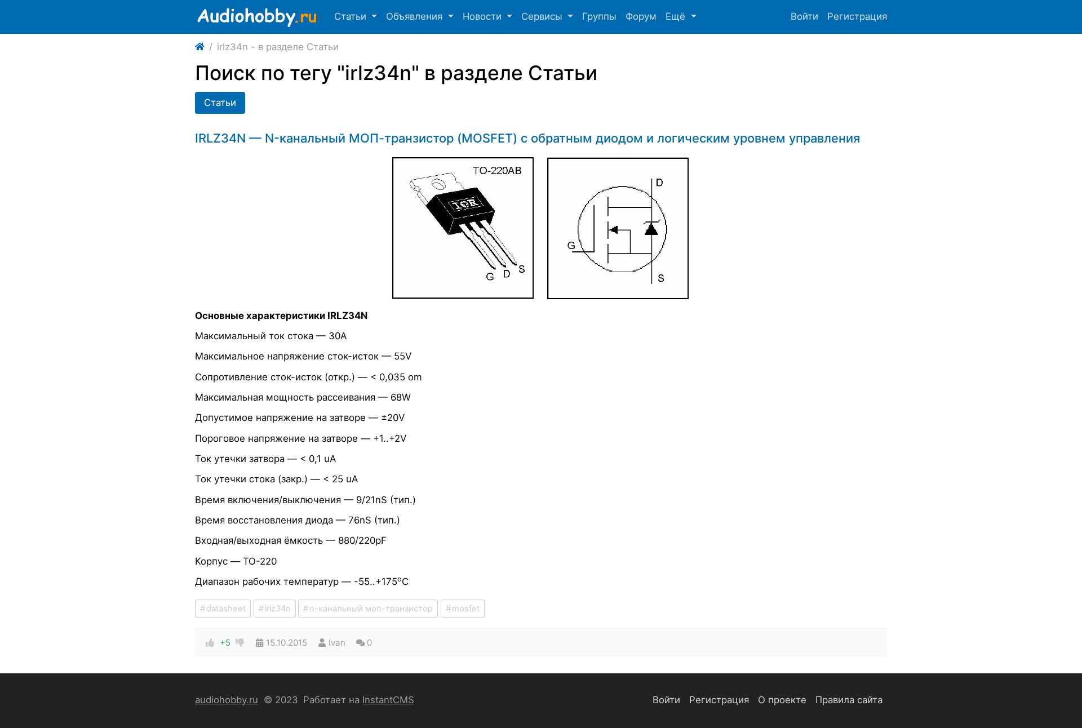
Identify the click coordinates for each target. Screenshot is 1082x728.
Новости (483, 16)
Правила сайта (849, 699)
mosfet (466, 608)
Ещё (677, 16)
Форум (641, 16)
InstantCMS (388, 699)
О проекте (782, 699)
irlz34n (278, 608)
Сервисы (543, 16)
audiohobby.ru (226, 699)
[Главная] (200, 47)
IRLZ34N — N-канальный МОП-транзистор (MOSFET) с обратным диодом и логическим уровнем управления (527, 138)
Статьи (351, 16)
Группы (599, 16)
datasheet (226, 608)
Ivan (337, 642)
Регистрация (857, 16)
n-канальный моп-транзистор (371, 608)
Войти (804, 16)
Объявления (415, 16)
